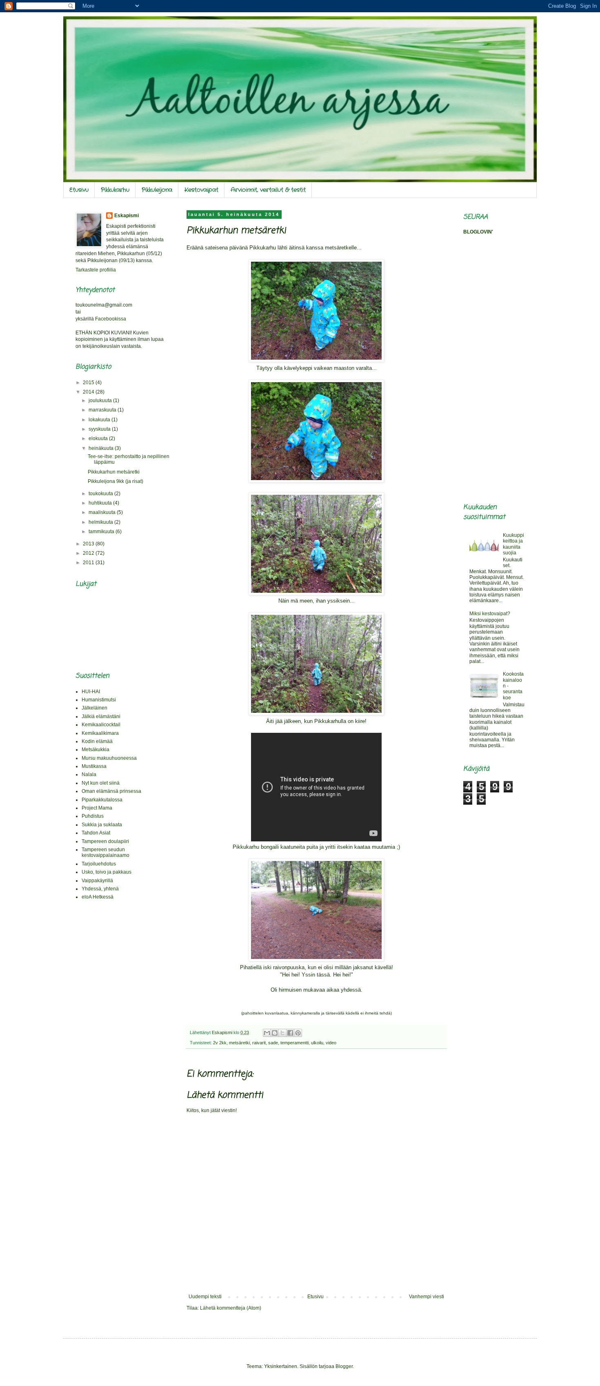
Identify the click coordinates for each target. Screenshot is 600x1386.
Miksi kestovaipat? (489, 613)
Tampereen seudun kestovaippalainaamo (105, 852)
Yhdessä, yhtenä (100, 889)
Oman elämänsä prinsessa (111, 791)
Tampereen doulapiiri (105, 841)
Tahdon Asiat (96, 833)
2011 (89, 562)
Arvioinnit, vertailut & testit (268, 190)
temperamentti (294, 1042)
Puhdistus (93, 816)
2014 (89, 392)
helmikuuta (101, 522)
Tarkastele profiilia (96, 270)
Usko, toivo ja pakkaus (106, 872)
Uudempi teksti (205, 1296)
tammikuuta (102, 531)
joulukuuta (101, 400)
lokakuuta (100, 420)
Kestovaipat (201, 190)
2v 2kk (220, 1042)
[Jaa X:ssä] (282, 1033)
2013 (89, 544)
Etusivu (79, 190)
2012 (89, 553)
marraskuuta (103, 410)
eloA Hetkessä (97, 897)
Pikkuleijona (157, 190)
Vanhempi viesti (426, 1296)
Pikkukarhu (115, 190)
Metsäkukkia (95, 749)
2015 (89, 382)
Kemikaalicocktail (101, 724)
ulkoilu (317, 1042)
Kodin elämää (97, 741)
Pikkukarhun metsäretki (114, 472)
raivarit (259, 1042)
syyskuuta (100, 429)
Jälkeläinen (94, 708)
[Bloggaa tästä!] (275, 1033)
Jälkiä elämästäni (101, 716)
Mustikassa (94, 766)
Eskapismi (126, 215)
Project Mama (97, 808)
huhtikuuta (101, 503)
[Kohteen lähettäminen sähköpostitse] (267, 1033)
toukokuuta (101, 493)
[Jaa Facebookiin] (290, 1033)
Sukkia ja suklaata (102, 825)
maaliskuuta (103, 512)
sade (273, 1042)
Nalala (89, 774)
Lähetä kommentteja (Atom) (230, 1308)
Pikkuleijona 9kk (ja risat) (115, 481)
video (331, 1042)
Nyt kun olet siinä (101, 783)
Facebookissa (110, 319)
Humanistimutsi (99, 700)
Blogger (344, 1366)
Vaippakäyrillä (97, 880)
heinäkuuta (102, 448)
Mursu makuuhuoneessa (109, 758)
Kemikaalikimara (100, 733)
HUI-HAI (91, 691)
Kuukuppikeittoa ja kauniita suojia (513, 544)
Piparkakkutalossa (102, 800)
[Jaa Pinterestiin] (298, 1033)
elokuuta (99, 438)
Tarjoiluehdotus (99, 864)
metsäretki (239, 1042)
